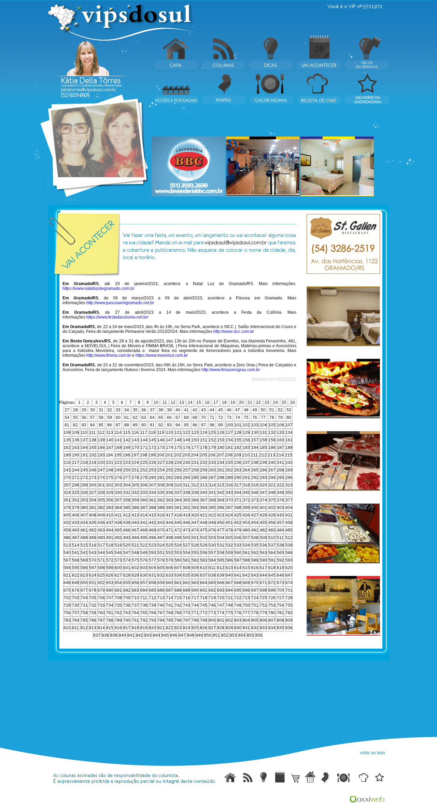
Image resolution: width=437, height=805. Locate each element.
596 (84, 567)
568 (75, 560)
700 (280, 590)
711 (143, 597)
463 (101, 530)
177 (195, 447)
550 (152, 552)
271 (75, 477)
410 (109, 515)
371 (237, 500)
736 (126, 605)
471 (169, 530)
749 (237, 605)
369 (220, 500)
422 (212, 515)
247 (101, 470)
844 (156, 635)
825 (195, 627)
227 (161, 462)
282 (169, 477)
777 (246, 612)
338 (186, 492)
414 (143, 515)
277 (126, 477)
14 (190, 402)
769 (178, 612)
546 (118, 552)
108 (67, 432)
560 (237, 552)
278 (135, 477)
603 (143, 567)
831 (246, 627)
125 (212, 432)
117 (143, 432)
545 (109, 552)
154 (229, 440)
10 (156, 402)
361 (152, 500)
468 (143, 530)
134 (289, 432)
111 (92, 432)
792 (143, 620)
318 (246, 485)
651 (92, 582)
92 (160, 425)
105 (272, 425)
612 (220, 567)
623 (84, 575)
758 (84, 612)
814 (101, 627)
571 (101, 560)
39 (169, 410)
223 (126, 462)
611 (212, 567)
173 (161, 447)
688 (178, 590)
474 (195, 530)
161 (289, 440)
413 (135, 515)
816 (118, 627)
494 (135, 537)
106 (280, 425)
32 (109, 410)
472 (178, 530)
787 (101, 620)
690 (195, 590)
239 (263, 462)
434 (84, 522)
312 (195, 485)
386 (135, 507)
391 (178, 507)
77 (263, 417)
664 (203, 582)
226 (152, 462)
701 (289, 590)
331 (126, 492)
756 (67, 612)
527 (186, 545)
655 (126, 582)
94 (177, 425)
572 (109, 560)
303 (118, 485)
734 (109, 605)
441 (143, 522)
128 (237, 432)
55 (75, 417)
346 (254, 492)
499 (178, 537)
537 (272, 545)
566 (289, 552)
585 (220, 560)
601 (126, 567)
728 (289, 597)
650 (84, 582)
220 (101, 462)
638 (212, 575)
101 (237, 425)
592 (280, 560)
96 (195, 425)
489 (92, 537)
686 (161, 590)
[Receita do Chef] (363, 777)
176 (186, 447)
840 (122, 635)
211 (254, 455)
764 (135, 612)
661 (178, 582)
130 (254, 432)
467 (135, 530)
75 (246, 417)
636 (195, 575)
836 (289, 627)
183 (246, 447)
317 (237, 485)
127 (229, 432)
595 (75, 567)
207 (220, 455)
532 (229, 545)
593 (289, 560)
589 (254, 560)
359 (135, 500)
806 (263, 620)
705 (92, 597)
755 (289, 605)
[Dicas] (263, 777)
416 (161, 515)
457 (280, 522)
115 (126, 432)
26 (319, 49)
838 (105, 635)
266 (263, 470)
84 (92, 425)
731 (84, 605)
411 (118, 515)
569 (84, 560)
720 (220, 597)
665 (212, 582)
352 (75, 500)
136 (75, 440)
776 (237, 612)
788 (109, 620)
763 (126, 612)
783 (67, 620)
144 (143, 440)
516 (92, 545)
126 (220, 432)
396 (220, 507)
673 (280, 582)
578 (161, 560)
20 (241, 402)
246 (92, 470)
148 (178, 440)
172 (152, 447)
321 (272, 485)
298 (75, 485)
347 (263, 492)
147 (169, 440)
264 (246, 470)
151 (203, 440)
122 (186, 432)
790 (126, 620)
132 (272, 432)
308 (161, 485)
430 (280, 515)
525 (169, 545)
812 (84, 627)
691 (203, 590)
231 (195, 462)
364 (178, 500)
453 (246, 522)
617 (263, 567)
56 (84, 417)
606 (169, 567)
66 (169, 417)
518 (109, 545)
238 (254, 462)
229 (178, 462)
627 (118, 575)
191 (84, 455)
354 (92, 500)
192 (92, 455)
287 (212, 477)
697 (254, 590)
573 (118, 560)
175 (178, 447)
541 (75, 552)
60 (118, 417)
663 (195, 582)
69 (195, 417)
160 (280, 440)
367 (203, 500)
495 (143, 537)
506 (237, 537)
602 (135, 567)
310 (178, 485)
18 (224, 402)
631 (152, 575)
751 (254, 605)
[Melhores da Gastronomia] (378, 777)
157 (254, 440)
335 (161, 492)
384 (118, 507)
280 (152, 477)
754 (280, 605)
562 (254, 552)
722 (237, 597)
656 (135, 582)
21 (250, 402)
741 (169, 605)
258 (195, 470)
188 (289, 447)
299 (84, 485)
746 (212, 605)
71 (212, 417)
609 (195, 567)
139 (101, 440)
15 (198, 402)
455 (263, 522)
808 (280, 620)
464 (109, 530)
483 (272, 530)
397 (229, 507)
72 (220, 417)
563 (263, 552)
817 (126, 627)
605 (161, 567)
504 (220, 537)
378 (67, 507)
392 (186, 507)
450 (220, 522)
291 (246, 477)
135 (67, 440)
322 (280, 485)
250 (126, 470)
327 (92, 492)
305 (135, 485)
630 (143, 575)
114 (118, 432)
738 (143, 605)
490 (101, 537)
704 (84, 597)
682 (126, 590)
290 (237, 477)
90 (143, 425)
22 (258, 402)
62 (135, 417)
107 (289, 425)
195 (118, 455)
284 (186, 477)
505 (229, 537)
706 (101, 597)
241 (280, 462)
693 (220, 590)
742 (178, 605)
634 (178, 575)
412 (126, 515)
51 (271, 410)
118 (152, 432)
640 (229, 575)
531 (220, 545)
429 (272, 515)
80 (288, 417)
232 (203, 462)
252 (143, 470)
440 (135, 522)
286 (203, 477)
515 (84, 545)
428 (263, 515)
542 (84, 552)
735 (118, 605)
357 (118, 500)
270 (67, 477)
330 (118, 492)
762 (118, 612)
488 (84, 537)
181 (229, 447)
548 (135, 552)
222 (118, 462)
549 (143, 552)
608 (186, 567)
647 (289, 575)
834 (272, 627)
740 (161, 605)
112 (101, 432)
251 (135, 470)
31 (101, 410)
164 (84, 447)
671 (263, 582)
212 (263, 455)
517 (101, 545)
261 (220, 470)
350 (289, 492)
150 (195, 440)
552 (169, 552)
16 (207, 402)
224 (135, 462)
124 (203, 432)
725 (263, 597)
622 (75, 575)
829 (229, 627)
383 (109, 507)
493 (126, 537)
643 (254, 575)
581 (186, 560)
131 (263, 432)
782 (289, 612)
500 (186, 537)
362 (161, 500)
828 (220, 627)
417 (169, 515)
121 (178, 432)
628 (126, 575)
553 (178, 552)
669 (246, 582)
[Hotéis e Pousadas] (309, 777)
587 (237, 560)
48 (246, 410)
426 (246, 515)
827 (212, 627)
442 (152, 522)
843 (148, 635)
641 (237, 575)
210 (246, 455)
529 (203, 545)
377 (289, 500)
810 (67, 627)
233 (212, 462)
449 (212, 522)
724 (254, 597)
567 (67, 560)
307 (152, 485)
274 (101, 477)
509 (263, 537)
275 (109, 477)
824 (186, 627)
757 (75, 612)
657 (143, 582)
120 (169, 432)
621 (67, 575)
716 (186, 597)
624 (92, 575)
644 (263, 575)
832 (254, 627)
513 (67, 545)
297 (67, 485)
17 (215, 402)
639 (220, 575)
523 (152, 545)
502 (203, 537)
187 (280, 447)
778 (254, 612)
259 (203, 470)
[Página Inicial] (230, 777)
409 (101, 515)
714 (169, 597)
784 (75, 620)
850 (207, 635)
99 (220, 425)
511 (280, 537)
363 (169, 500)
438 (118, 522)
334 (152, 492)
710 (135, 597)
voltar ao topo (372, 752)
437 (109, 522)
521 (135, 545)
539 (289, 545)
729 (67, 605)
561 (246, 552)
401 (263, 507)
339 (195, 492)
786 (92, 620)
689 (186, 590)
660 (169, 582)
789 (118, 620)
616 (254, 567)
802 (229, 620)
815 (109, 627)
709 (126, 597)
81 (67, 425)
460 (75, 530)
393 (195, 507)
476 (212, 530)
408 (92, 515)
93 (169, 425)
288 (220, 477)
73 (229, 417)
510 (272, 537)
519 (118, 545)
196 (126, 455)
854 (241, 635)
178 (203, 447)
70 (203, 417)
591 (272, 560)
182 (237, 447)
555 (195, 552)
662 (186, 582)
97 (203, 425)
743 (186, 605)
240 (272, 462)
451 (229, 522)
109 (75, 432)
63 (143, 417)
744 (195, 605)
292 (254, 477)
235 (229, 462)
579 (169, 560)
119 (160, 432)
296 (289, 477)
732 (92, 605)
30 (92, 410)
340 (203, 492)
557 (212, 552)
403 (280, 507)
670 (254, 582)
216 (67, 462)
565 (280, 552)
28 (75, 410)
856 (259, 635)
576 (143, 560)
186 (272, 447)
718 (203, 597)
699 (272, 590)
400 (254, 507)
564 (272, 552)
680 (109, 590)
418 (178, 515)
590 (263, 560)
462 (92, 530)
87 (118, 425)
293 (263, 477)
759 (92, 612)
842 (139, 635)
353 (84, 500)
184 (254, 447)
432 (67, 522)
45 (220, 410)
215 (288, 455)
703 (75, 597)
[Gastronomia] (344, 777)
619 (280, 567)
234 (220, 462)
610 (203, 567)
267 (272, 470)
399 (246, 507)
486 (67, 537)
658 (152, 582)
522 (143, 545)
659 (161, 582)
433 (75, 522)
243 (67, 470)
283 (178, 477)
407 (84, 515)
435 (92, 522)
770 (186, 612)
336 (169, 492)
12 (173, 402)
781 (280, 612)
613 (229, 567)
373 (254, 500)
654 (118, 582)
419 (186, 515)
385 (126, 507)
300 (92, 485)
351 (67, 500)
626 (109, 575)
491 (109, 537)
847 (182, 635)
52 (280, 410)
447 (195, 522)
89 (135, 425)
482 (263, 530)
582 (195, 560)
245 (84, 470)
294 (272, 477)
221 (109, 462)
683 (135, 590)
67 (177, 417)
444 (169, 522)
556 (203, 552)
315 (220, 485)
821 (161, 627)
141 (118, 440)
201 (169, 455)
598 (101, 567)
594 (67, 567)
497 (161, 537)
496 (152, 537)
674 (289, 582)
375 (272, 500)
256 (178, 470)
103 (254, 425)
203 (186, 455)
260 (212, 470)
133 (280, 432)
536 (263, 545)
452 (237, 522)
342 (220, 492)
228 (169, 462)
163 (75, 447)
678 (92, 590)
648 (67, 582)
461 (84, 530)
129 (246, 432)
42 (195, 410)
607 (178, 567)
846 (173, 635)
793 (152, 620)
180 (220, 447)
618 (272, 567)
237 (246, 462)
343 (229, 492)
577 (152, 560)
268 (280, 470)
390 (169, 507)
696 (246, 590)
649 (75, 582)
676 (75, 590)
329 (109, 492)
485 (289, 530)
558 (220, 552)
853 (233, 635)
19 (232, 402)
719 (212, 597)
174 (169, 447)
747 (220, 605)
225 (143, 462)
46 (229, 410)
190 (75, 455)
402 (272, 507)
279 (143, 477)
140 (109, 440)
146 (161, 440)
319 (254, 485)
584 (212, 560)
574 (126, 560)
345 (246, 492)
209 (237, 455)
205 (203, 455)
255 (169, 470)
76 (254, 417)
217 (75, 462)
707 (109, 597)
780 (272, 612)
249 (118, 470)
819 (143, 627)
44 (212, 410)
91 (152, 425)
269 (289, 470)
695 (237, 590)
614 (237, 567)
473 (186, 530)
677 (84, 590)
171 (143, 447)
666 (220, 582)
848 (190, 635)
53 (288, 410)
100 (229, 425)
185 (263, 447)
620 (289, 567)
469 (152, 530)
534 (246, 545)
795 (169, 620)
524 (161, 545)
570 (92, 560)
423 (220, 515)
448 (203, 522)
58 (101, 417)
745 (203, 605)
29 (84, 410)
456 (272, 522)
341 (212, 492)
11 (165, 402)
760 (101, 612)
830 (237, 627)
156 (246, 440)
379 (75, 507)
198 (143, 455)
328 (101, 492)
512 (289, 537)
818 (135, 627)
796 (178, 620)
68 (186, 417)
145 (152, 440)
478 (229, 530)
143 (135, 440)
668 (237, 582)
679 (101, 590)
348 (272, 492)
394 (203, 507)
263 (237, 470)
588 (246, 560)
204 (194, 455)
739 (152, 605)
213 (271, 455)
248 (109, 470)
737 (135, 605)
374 (263, 500)
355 (101, 500)
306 (143, 485)
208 (228, 455)
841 (131, 635)
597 (92, 567)
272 (84, 477)
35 (135, 410)
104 (263, 425)
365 (186, 500)
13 (181, 402)
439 (126, 522)
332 (135, 492)
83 (84, 425)
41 (186, 410)
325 (75, 492)
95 (186, 425)
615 (246, 567)
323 (289, 485)
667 (229, 582)
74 (237, 417)
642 (246, 575)
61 (126, 417)
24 (275, 402)
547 (126, 552)
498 (169, 537)
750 (246, 605)
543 (92, 552)
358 (126, 500)
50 (263, 410)
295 (280, 477)
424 (229, 515)
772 (203, 612)
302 (109, 485)
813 (92, 627)
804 (246, 620)
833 (263, 627)
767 (161, 612)
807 (272, 620)
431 (289, 515)
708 (118, 597)
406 (75, 515)
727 (280, 597)
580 (178, 560)
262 (229, 470)
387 (143, 507)
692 (212, 590)
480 (246, 530)
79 (280, 417)
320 (263, 485)
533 (237, 545)
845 (165, 635)
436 (101, 522)
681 (118, 590)
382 (101, 507)
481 (254, 530)
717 (195, 597)
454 (254, 522)
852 (224, 635)
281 (161, 477)
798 (195, 620)
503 (212, 537)
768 (169, 612)
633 (169, 575)
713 (161, 597)
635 (186, 575)
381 (92, 507)
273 (92, 477)
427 (254, 515)
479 (237, 530)
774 (220, 612)
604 (152, 567)
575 (135, 560)
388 (152, 507)
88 (126, 425)
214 (280, 455)
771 (195, 612)
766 (152, 612)
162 (67, 447)
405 (67, 515)
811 (75, 627)
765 (143, 612)
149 (186, 440)
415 (152, 515)
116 (135, 432)
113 (109, 432)
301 (101, 485)
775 (229, 612)
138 (92, 440)
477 (220, 530)
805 (254, 620)
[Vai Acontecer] (279, 777)
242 (289, 462)
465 (118, 530)
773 (212, 612)
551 (161, 552)
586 (229, 560)
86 (109, 425)
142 (126, 440)
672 (272, 582)
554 (186, 552)
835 (280, 627)
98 (212, 425)
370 (229, 500)
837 (96, 635)
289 (229, 477)
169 (126, 447)
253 (152, 470)
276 (118, 477)
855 (250, 635)
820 (152, 627)
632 (161, 575)
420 (195, 515)
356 (109, 500)
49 (254, 410)
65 (160, 417)
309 (169, 485)
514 (75, 545)
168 (118, 447)
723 (246, 597)
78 (271, 417)
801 (220, 620)
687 (169, 590)
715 (178, 597)
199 (152, 455)
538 (280, 545)
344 (237, 492)
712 (152, 597)
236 (237, 462)
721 (229, 597)
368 (212, 500)
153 (220, 440)
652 (101, 582)
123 (195, 432)
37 (152, 410)
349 (280, 492)
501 (195, 537)
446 (186, 522)
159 (272, 440)
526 (178, 545)
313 (203, 485)
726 (272, 597)
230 (186, 462)
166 (101, 447)
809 (289, 620)
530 (212, 545)
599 (109, 567)
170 (135, 447)
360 (143, 500)
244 (75, 470)
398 (237, 507)
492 (118, 537)
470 (161, 530)
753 (272, 605)
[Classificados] (294, 777)
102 (246, 425)
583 (203, 560)
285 (195, 477)
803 (237, 620)
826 (203, 627)
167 (109, 447)
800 (212, 620)
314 (212, 485)
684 (143, 590)
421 (203, 515)
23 (267, 402)
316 (229, 485)
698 (263, 590)
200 (160, 455)
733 (101, 605)
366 (195, 500)
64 (152, 417)
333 (143, 492)
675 (67, 590)
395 (212, 507)
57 (92, 417)
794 (161, 620)
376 (280, 500)
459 (67, 530)
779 (263, 612)
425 (237, 515)
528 (195, 545)
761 (109, 612)
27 (67, 410)
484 (280, 530)
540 (67, 552)
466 (126, 530)
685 (152, 590)
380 (84, 507)
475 (203, 530)
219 (92, 462)
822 (169, 627)
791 (135, 620)
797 (186, 620)
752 (263, 605)
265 (254, 470)
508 (254, 537)
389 (161, 507)
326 (84, 492)
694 (229, 590)
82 (75, 425)
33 (118, 410)
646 (280, 575)
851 (216, 635)
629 (135, 575)
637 (203, 575)
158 (263, 440)
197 (135, 455)
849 (199, 635)
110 (84, 432)
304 (126, 485)
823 (178, 627)
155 (237, 440)
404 (289, 507)
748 (229, 605)
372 (246, 500)
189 (67, 455)
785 (84, 620)
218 (84, 462)
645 (272, 575)
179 (212, 447)
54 (67, 417)
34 (126, 410)
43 (203, 410)
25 (284, 402)
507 (246, 537)
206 (211, 455)
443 (161, 522)
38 (160, 410)
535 (254, 545)
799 (203, 620)
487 (75, 537)
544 (101, 552)
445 (178, 522)
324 (67, 492)
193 (101, 455)
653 (109, 582)
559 (229, 552)
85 (101, 425)
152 (212, 440)
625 (101, 575)
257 (186, 470)
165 (92, 447)
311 (186, 485)
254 (161, 470)
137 (84, 440)
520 (126, 545)
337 (178, 492)
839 (113, 635)
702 (67, 597)
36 (143, 410)
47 (237, 410)
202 (177, 455)
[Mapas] (326, 777)
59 (109, 417)
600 (118, 567)
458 (289, 522)
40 (177, 410)
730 (75, 605)
